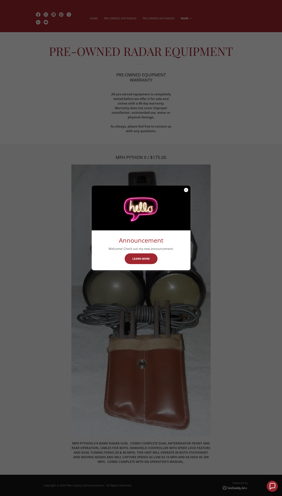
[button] (272, 486)
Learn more (141, 258)
